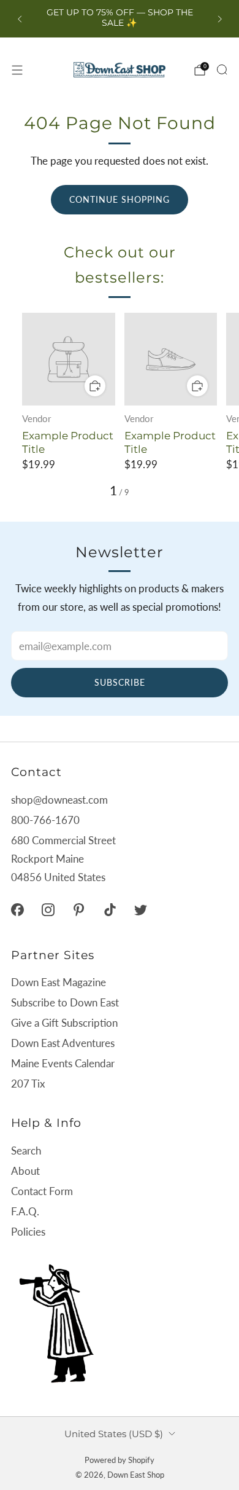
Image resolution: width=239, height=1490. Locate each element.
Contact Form (42, 1191)
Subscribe (119, 682)
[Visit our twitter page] (140, 909)
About (25, 1170)
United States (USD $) (113, 1434)
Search (26, 1150)
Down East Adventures (63, 1043)
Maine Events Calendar (63, 1063)
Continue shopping (119, 199)
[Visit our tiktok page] (109, 909)
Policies (28, 1231)
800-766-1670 (45, 820)
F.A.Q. (25, 1211)
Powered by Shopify (119, 1460)
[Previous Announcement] (19, 19)
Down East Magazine (58, 982)
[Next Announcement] (220, 19)
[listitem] (120, 18)
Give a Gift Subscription (64, 1022)
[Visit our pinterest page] (79, 909)
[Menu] (17, 70)
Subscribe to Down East (65, 1002)
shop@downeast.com (59, 799)
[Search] (222, 69)
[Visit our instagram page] (47, 909)
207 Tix (28, 1083)
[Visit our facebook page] (17, 909)
